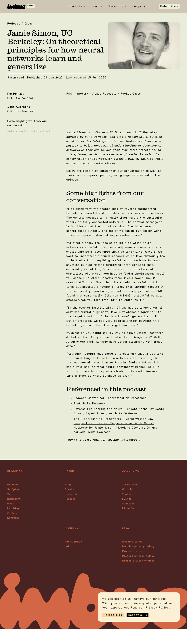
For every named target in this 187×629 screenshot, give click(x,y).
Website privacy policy (138, 546)
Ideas (28, 23)
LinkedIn (128, 508)
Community (116, 6)
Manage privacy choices (138, 560)
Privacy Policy (157, 607)
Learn (95, 6)
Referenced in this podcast (28, 131)
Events (69, 489)
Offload (12, 513)
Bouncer (12, 484)
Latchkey (13, 508)
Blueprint (14, 499)
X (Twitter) (130, 484)
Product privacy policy (138, 556)
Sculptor (13, 489)
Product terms (132, 551)
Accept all (136, 615)
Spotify (82, 93)
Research (71, 494)
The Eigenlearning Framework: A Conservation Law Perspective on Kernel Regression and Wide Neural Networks (114, 423)
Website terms (132, 541)
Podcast (13, 23)
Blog (68, 484)
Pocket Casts (131, 93)
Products (75, 6)
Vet (9, 494)
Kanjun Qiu (15, 93)
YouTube (127, 494)
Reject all (112, 615)
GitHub (127, 489)
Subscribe (168, 6)
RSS (69, 93)
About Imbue (73, 541)
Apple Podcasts (104, 93)
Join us (70, 546)
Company (138, 6)
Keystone (13, 518)
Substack (128, 503)
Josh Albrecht (18, 107)
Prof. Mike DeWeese (89, 403)
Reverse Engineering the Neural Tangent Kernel (111, 409)
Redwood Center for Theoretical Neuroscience (110, 398)
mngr (10, 503)
